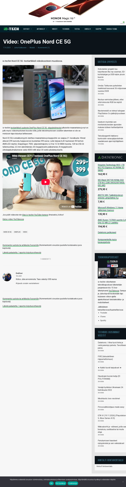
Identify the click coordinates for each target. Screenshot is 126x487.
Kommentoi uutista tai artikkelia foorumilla (21, 245)
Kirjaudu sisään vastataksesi (27, 283)
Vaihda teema (111, 29)
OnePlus (17, 232)
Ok (51, 483)
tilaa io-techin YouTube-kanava (35, 215)
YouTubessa (114, 290)
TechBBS (65, 29)
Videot (54, 29)
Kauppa (98, 29)
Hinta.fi (88, 29)
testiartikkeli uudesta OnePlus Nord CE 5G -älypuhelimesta (36, 128)
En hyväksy (60, 483)
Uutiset (26, 29)
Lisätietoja (73, 483)
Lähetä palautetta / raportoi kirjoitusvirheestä (22, 252)
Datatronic (111, 157)
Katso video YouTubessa (13, 219)
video (25, 232)
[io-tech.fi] (11, 29)
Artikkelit (41, 29)
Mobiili (32, 47)
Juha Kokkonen (20, 47)
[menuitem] (27, 28)
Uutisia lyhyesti (107, 62)
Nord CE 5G (7, 232)
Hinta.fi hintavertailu (104, 466)
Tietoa (77, 29)
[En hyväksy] (123, 481)
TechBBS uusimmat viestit (109, 333)
